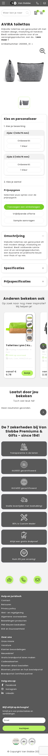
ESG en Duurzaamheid (13, 628)
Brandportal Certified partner (17, 673)
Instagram (11, 689)
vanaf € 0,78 (11, 373)
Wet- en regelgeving (12, 612)
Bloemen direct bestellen (14, 665)
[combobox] (13, 12)
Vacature (6, 645)
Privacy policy (8, 608)
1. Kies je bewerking (14, 126)
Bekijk (27, 373)
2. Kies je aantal (12, 182)
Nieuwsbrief (7, 653)
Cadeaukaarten (9, 661)
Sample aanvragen (24, 220)
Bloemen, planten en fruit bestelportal (22, 669)
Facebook (10, 685)
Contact (5, 600)
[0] (34, 13)
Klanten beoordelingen (13, 649)
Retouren (6, 604)
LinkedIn (9, 693)
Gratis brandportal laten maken (18, 657)
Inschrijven (24, 728)
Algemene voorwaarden (14, 616)
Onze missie (7, 641)
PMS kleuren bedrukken (13, 624)
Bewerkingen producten (14, 620)
